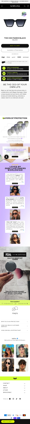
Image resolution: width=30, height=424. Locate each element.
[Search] (24, 6)
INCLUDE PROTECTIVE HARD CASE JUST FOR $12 (17, 62)
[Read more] (15, 153)
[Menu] (2, 6)
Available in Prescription (15, 50)
